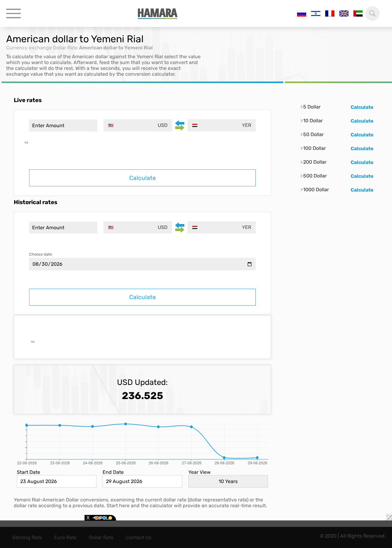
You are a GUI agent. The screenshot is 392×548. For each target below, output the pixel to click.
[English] (344, 13)
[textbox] (138, 125)
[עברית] (316, 13)
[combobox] (138, 125)
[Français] (330, 13)
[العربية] (358, 13)
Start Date (28, 472)
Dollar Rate (65, 48)
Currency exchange (29, 48)
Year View (199, 472)
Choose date (40, 254)
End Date (113, 472)
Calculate (142, 177)
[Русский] (302, 13)
